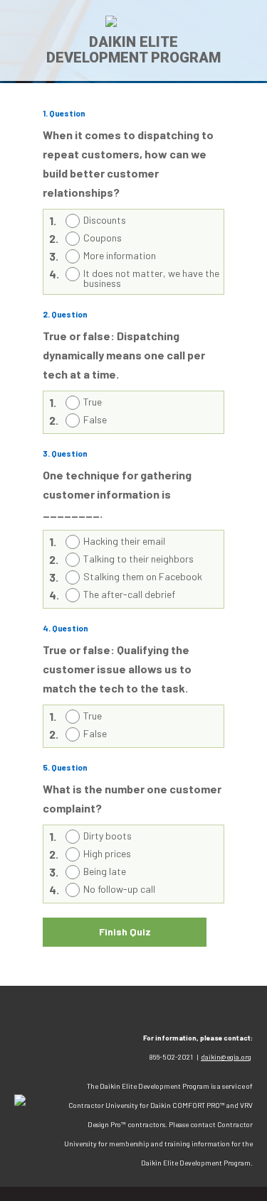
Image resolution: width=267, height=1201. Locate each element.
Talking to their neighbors (138, 559)
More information (119, 255)
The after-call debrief (129, 594)
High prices (107, 853)
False (95, 419)
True (92, 402)
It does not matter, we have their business (154, 278)
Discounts (104, 220)
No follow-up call (119, 889)
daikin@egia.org (226, 1057)
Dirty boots (107, 836)
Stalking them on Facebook (142, 576)
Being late (104, 871)
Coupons (102, 238)
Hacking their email (124, 541)
